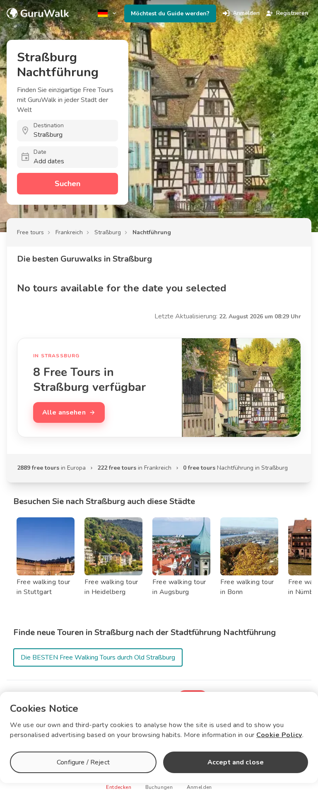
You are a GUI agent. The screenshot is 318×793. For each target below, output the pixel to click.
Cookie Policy (279, 735)
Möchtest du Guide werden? (170, 13)
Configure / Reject (83, 762)
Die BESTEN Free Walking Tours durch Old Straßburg (98, 657)
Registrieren (292, 13)
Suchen (67, 184)
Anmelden (246, 13)
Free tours (30, 232)
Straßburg (107, 232)
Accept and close (235, 762)
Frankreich (69, 232)
